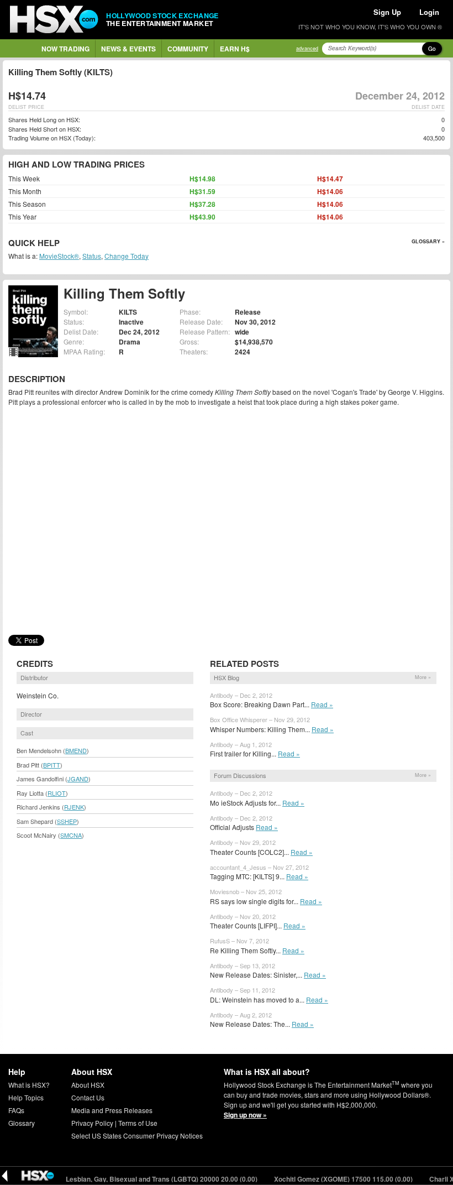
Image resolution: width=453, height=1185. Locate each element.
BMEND (76, 750)
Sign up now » (245, 1115)
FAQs (16, 1110)
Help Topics (26, 1097)
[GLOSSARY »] (61, 243)
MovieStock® (59, 255)
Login (429, 12)
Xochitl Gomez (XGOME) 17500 (331, 1179)
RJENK (74, 806)
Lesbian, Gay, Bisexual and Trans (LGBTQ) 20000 (149, 1179)
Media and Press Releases (111, 1110)
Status (91, 255)
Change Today (126, 255)
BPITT (51, 764)
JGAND (77, 778)
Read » (322, 704)
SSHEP (67, 821)
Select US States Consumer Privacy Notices (137, 1135)
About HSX (87, 1084)
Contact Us (87, 1097)
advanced (307, 48)
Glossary (21, 1122)
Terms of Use (137, 1122)
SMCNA (71, 835)
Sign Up (387, 12)
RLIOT (57, 793)
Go (432, 49)
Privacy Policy (92, 1122)
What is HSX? (29, 1084)
